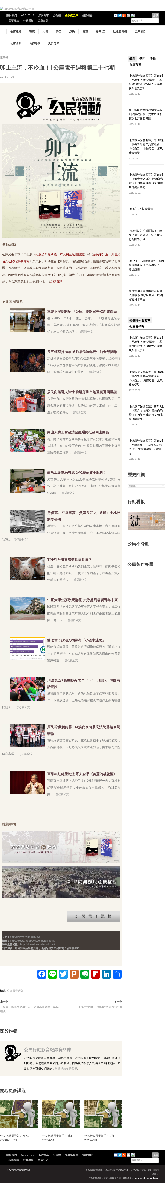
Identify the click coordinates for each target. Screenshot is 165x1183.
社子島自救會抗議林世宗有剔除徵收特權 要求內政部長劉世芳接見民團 (145, 114)
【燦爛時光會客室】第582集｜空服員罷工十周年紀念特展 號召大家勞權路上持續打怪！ (146, 447)
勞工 (58, 31)
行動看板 (28, 20)
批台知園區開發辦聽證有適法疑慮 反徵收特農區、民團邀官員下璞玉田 (146, 295)
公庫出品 (43, 20)
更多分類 (53, 43)
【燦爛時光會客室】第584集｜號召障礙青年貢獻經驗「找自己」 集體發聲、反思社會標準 (146, 146)
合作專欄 (34, 43)
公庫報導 (15, 31)
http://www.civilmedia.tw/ (25, 936)
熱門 (142, 58)
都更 (85, 31)
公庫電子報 (136, 326)
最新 (132, 58)
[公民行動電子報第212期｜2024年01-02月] (19, 1114)
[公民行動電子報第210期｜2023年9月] (103, 1114)
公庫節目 (140, 31)
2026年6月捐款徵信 (141, 209)
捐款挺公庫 (71, 15)
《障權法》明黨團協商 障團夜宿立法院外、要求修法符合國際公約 (145, 235)
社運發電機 (120, 31)
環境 (32, 31)
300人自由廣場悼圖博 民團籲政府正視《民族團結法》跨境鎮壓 (146, 265)
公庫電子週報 (15, 990)
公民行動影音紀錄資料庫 (47, 1049)
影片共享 (43, 15)
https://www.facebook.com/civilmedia (32, 940)
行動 (153, 58)
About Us (27, 15)
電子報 (4, 57)
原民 (72, 31)
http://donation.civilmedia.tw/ (37, 944)
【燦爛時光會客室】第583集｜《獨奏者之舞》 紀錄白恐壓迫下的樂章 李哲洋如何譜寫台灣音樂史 (146, 181)
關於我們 (11, 15)
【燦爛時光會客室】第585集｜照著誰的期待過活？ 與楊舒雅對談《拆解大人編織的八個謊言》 (146, 82)
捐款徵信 (87, 15)
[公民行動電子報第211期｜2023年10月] (61, 1114)
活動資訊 (56, 281)
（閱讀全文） (96, 372)
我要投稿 (14, 20)
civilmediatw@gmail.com (146, 1178)
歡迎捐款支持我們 (66, 1068)
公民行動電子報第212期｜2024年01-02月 (16, 1138)
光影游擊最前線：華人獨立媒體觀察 (59, 254)
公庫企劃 (15, 43)
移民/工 (100, 31)
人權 (45, 31)
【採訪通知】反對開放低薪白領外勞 (100, 1007)
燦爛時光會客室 (139, 320)
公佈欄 (57, 15)
